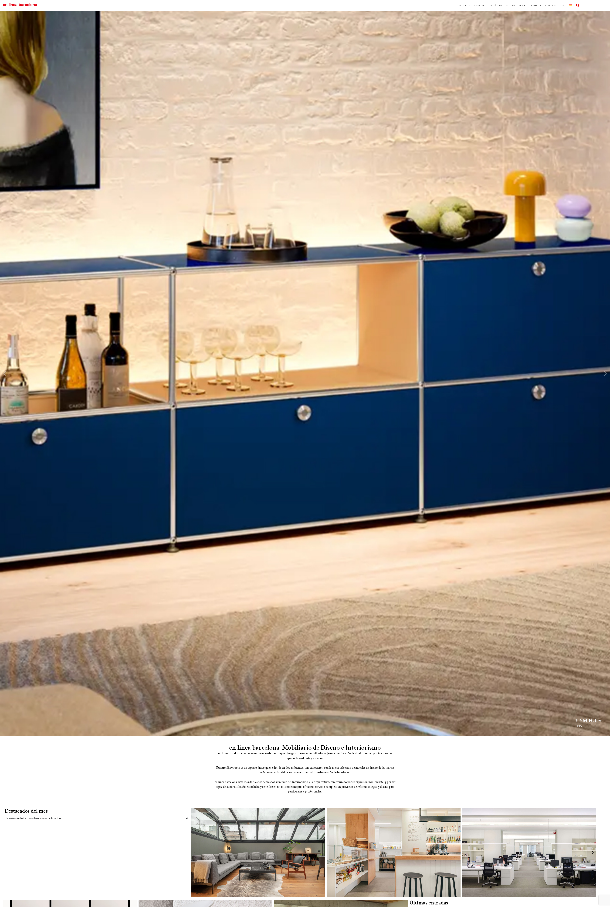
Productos (496, 5)
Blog (562, 5)
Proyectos (535, 5)
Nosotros (464, 5)
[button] (5, 374)
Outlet (522, 5)
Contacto (550, 5)
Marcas (510, 5)
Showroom (480, 5)
